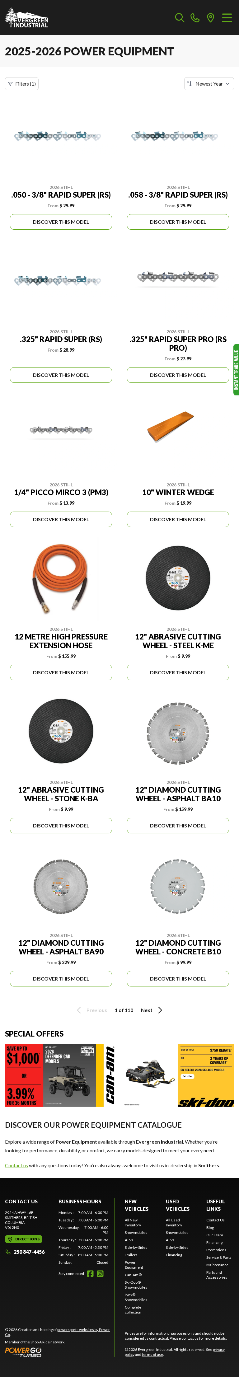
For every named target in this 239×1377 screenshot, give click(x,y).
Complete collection (133, 1309)
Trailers (131, 1255)
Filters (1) (25, 84)
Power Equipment (134, 1265)
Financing (174, 1255)
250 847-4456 (29, 1252)
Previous (97, 1010)
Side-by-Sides (136, 1247)
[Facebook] (90, 1273)
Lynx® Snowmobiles (136, 1297)
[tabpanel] (83, 1237)
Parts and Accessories (216, 1275)
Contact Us (215, 1220)
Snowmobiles (136, 1232)
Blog (210, 1227)
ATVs (129, 1240)
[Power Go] (60, 1352)
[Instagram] (100, 1273)
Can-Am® (133, 1274)
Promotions (216, 1250)
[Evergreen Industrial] (27, 17)
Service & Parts (219, 1257)
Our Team (214, 1235)
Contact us (16, 1165)
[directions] (211, 17)
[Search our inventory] (180, 17)
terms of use (152, 1354)
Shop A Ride (40, 1342)
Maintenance (217, 1264)
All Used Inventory (174, 1222)
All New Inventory (133, 1222)
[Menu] (227, 17)
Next (146, 1010)
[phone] (195, 17)
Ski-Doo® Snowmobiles (136, 1285)
